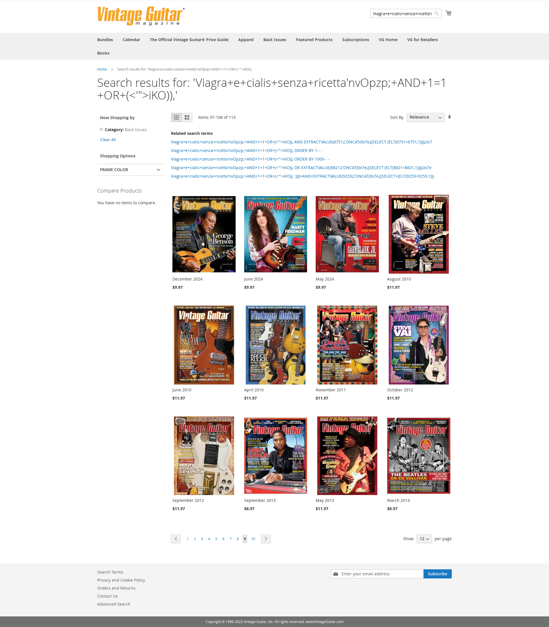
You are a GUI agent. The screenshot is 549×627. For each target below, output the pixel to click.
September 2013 (260, 500)
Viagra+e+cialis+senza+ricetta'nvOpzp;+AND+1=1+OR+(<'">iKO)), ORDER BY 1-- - (247, 150)
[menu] (275, 46)
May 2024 (325, 279)
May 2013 (325, 500)
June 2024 (253, 279)
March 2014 (398, 500)
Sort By (396, 117)
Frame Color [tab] (114, 169)
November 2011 (331, 389)
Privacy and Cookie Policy (121, 580)
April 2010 (254, 389)
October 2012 (400, 389)
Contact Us (107, 596)
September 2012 (188, 500)
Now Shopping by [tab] (117, 117)
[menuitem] (105, 39)
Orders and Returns (116, 588)
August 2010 (399, 279)
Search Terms (110, 572)
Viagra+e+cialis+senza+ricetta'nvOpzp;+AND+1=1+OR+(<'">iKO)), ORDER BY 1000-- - (250, 159)
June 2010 (181, 389)
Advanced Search (113, 604)
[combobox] (406, 13)
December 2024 (187, 279)
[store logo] (141, 16)
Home (102, 69)
